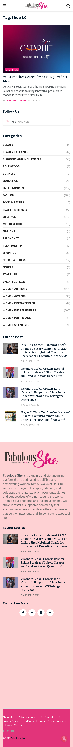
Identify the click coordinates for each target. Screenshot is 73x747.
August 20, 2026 (30, 381)
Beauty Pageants (15, 152)
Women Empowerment (19, 303)
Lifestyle (9, 217)
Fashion (8, 195)
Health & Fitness (15, 209)
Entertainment (14, 188)
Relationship (12, 245)
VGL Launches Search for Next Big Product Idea (35, 79)
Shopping (12, 69)
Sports (8, 267)
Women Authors (15, 289)
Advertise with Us (29, 717)
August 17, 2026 (30, 405)
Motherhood (12, 224)
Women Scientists (16, 325)
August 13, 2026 (30, 425)
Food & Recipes (13, 202)
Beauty (8, 145)
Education (10, 181)
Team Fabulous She (15, 100)
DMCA (27, 721)
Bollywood (11, 166)
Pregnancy (11, 238)
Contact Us (50, 717)
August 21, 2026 (30, 361)
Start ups (10, 274)
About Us (8, 717)
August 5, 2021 (37, 100)
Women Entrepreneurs (19, 310)
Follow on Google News (49, 721)
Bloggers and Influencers (22, 159)
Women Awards (14, 296)
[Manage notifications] (64, 739)
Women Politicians (17, 317)
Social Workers (14, 260)
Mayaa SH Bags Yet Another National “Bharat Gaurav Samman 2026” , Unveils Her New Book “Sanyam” (45, 416)
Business (9, 173)
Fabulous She (18, 738)
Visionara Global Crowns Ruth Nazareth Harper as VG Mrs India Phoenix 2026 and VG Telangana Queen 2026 (43, 394)
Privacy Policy (10, 721)
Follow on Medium (13, 725)
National (10, 231)
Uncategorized (14, 281)
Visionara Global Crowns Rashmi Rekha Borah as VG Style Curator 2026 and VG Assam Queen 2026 (42, 372)
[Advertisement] (36, 660)
